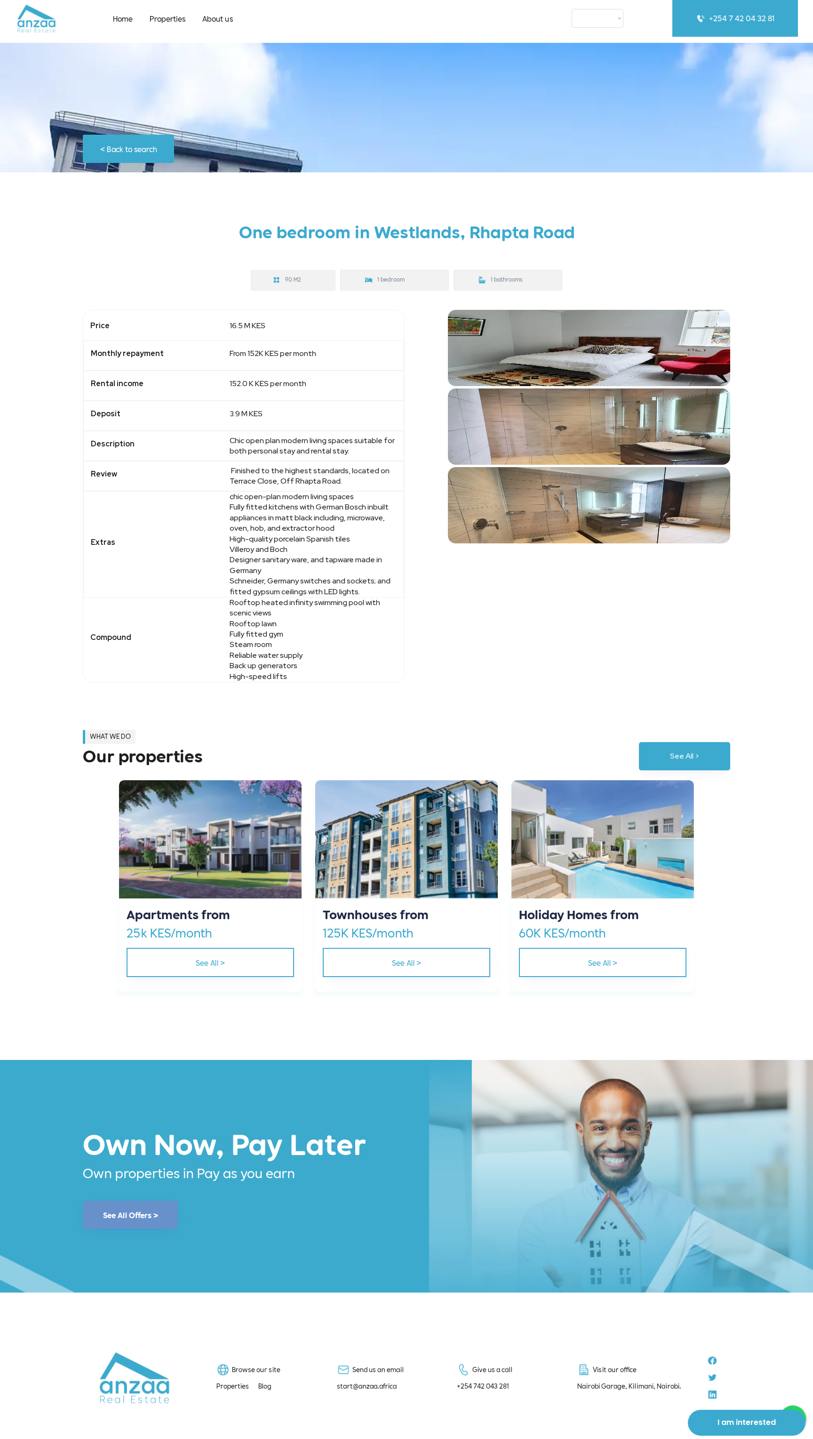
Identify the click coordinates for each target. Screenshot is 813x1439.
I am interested (746, 1422)
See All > (685, 756)
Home (123, 18)
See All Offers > (130, 1215)
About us (217, 18)
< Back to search (128, 148)
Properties (167, 18)
